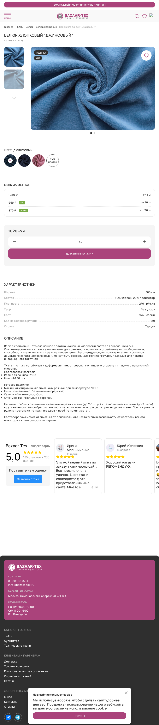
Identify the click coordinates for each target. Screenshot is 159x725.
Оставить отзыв (28, 479)
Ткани (8, 636)
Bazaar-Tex (17, 445)
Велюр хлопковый (46, 26)
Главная (8, 26)
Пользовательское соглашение (26, 671)
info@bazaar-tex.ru (21, 585)
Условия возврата (16, 666)
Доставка (10, 661)
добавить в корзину (79, 253)
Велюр (30, 26)
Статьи (9, 681)
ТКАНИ (20, 26)
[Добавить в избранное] (146, 55)
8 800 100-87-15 (19, 581)
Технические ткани (17, 645)
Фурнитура (11, 641)
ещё (95, 487)
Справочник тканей (17, 676)
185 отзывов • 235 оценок (36, 459)
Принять (79, 715)
